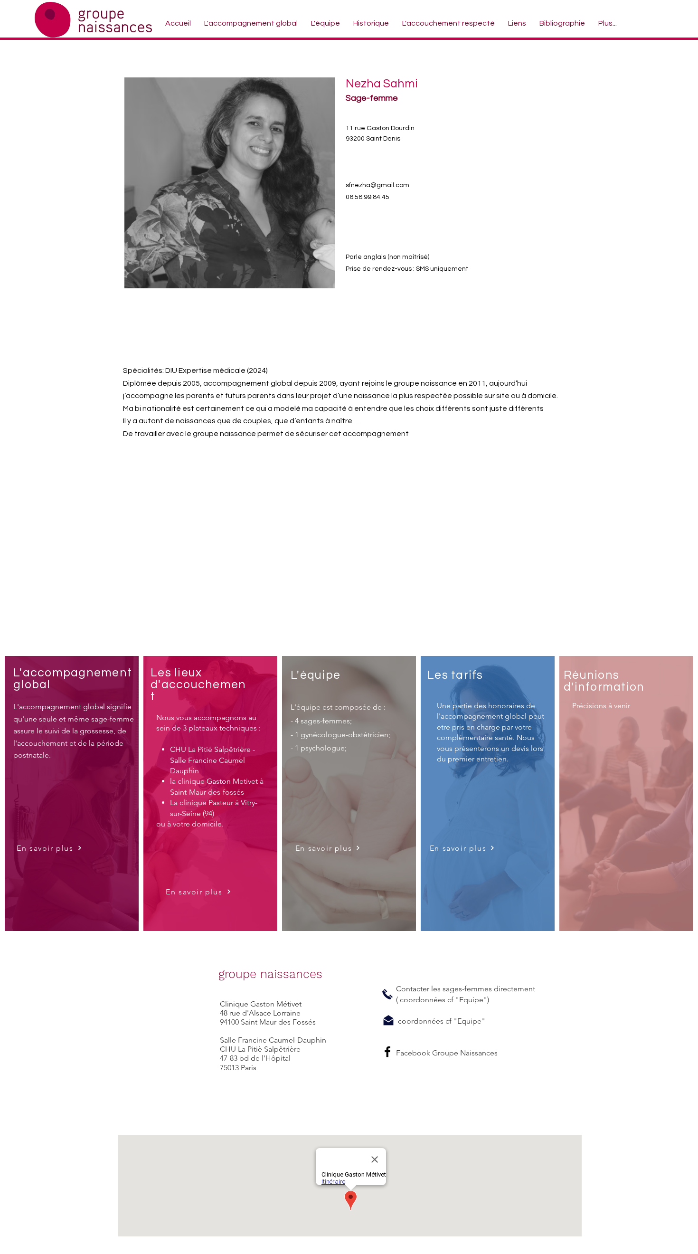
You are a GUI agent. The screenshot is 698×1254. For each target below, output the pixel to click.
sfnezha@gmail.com (377, 185)
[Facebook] (387, 1052)
